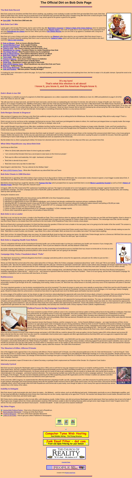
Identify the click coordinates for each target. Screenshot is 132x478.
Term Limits (7, 57)
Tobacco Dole (8, 48)
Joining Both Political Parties (13, 410)
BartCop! (6, 66)
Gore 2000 (7, 20)
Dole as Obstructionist (11, 53)
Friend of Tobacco (9, 59)
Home (73, 424)
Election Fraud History (11, 47)
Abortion (6, 60)
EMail (66, 424)
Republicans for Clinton (11, 50)
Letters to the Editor (9, 415)
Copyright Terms (66, 462)
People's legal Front (70, 472)
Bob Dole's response (55, 28)
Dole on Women (9, 43)
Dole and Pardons (9, 69)
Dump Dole (7, 62)
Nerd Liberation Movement (12, 412)
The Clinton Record (10, 52)
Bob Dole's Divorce (10, 55)
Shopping (59, 424)
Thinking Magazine (9, 414)
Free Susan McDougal (11, 67)
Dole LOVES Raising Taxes (13, 64)
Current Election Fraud (11, 45)
